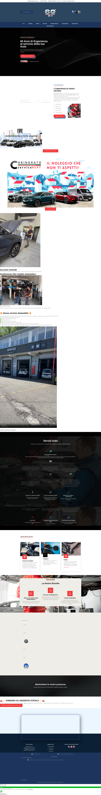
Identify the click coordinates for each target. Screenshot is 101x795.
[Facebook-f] (69, 747)
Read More (66, 567)
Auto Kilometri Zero (54, 23)
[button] (50, 26)
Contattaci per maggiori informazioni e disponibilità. (11, 705)
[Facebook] (73, 12)
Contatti (37, 23)
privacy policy (30, 789)
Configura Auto (75, 23)
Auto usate (45, 23)
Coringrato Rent (65, 23)
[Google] (79, 12)
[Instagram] (76, 12)
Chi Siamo (30, 23)
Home (23, 23)
